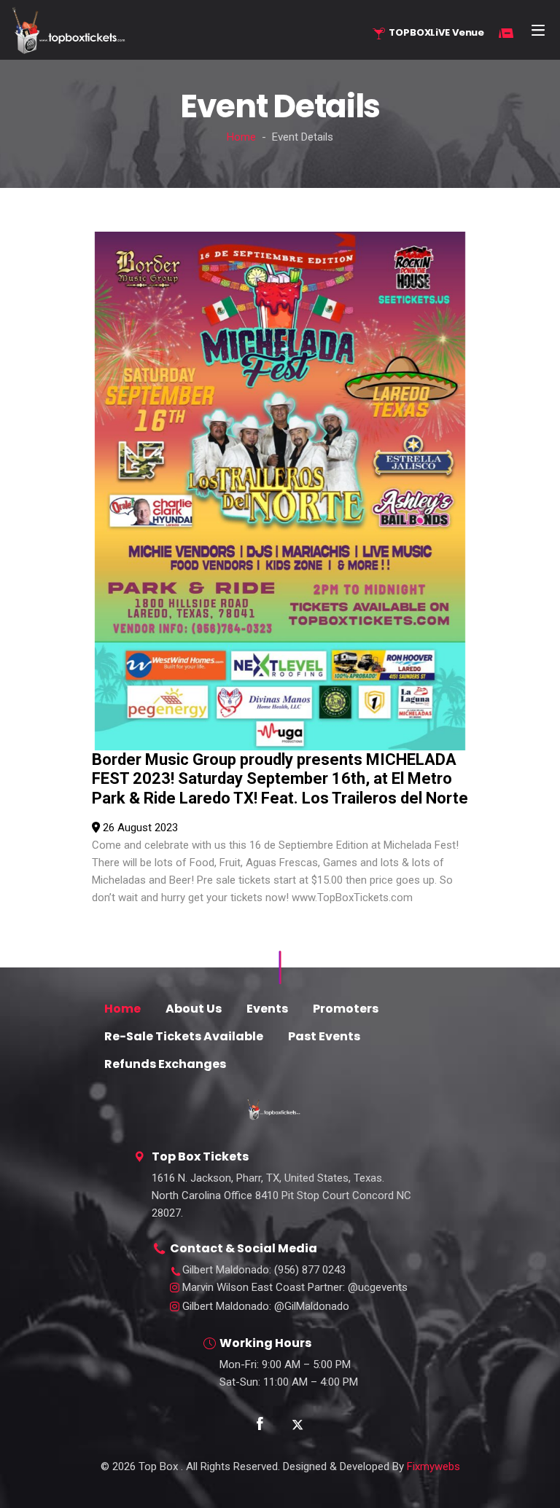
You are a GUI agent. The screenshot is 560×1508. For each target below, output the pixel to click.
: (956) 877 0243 (264, 1269)
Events (267, 1008)
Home (241, 137)
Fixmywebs (433, 1466)
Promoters (345, 1008)
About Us (194, 1008)
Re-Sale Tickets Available (183, 1036)
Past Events (324, 1036)
